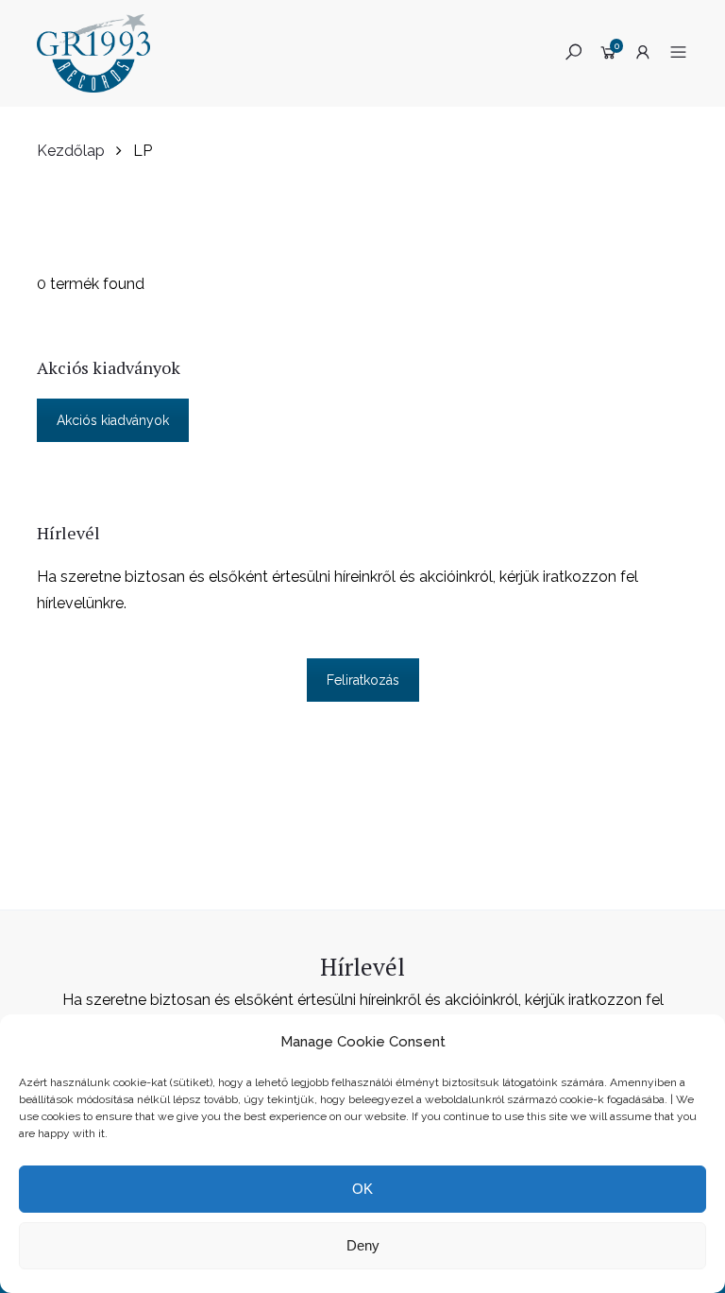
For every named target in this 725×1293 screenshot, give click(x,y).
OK (362, 1189)
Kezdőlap (71, 151)
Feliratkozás (363, 680)
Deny (362, 1245)
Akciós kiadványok (113, 420)
